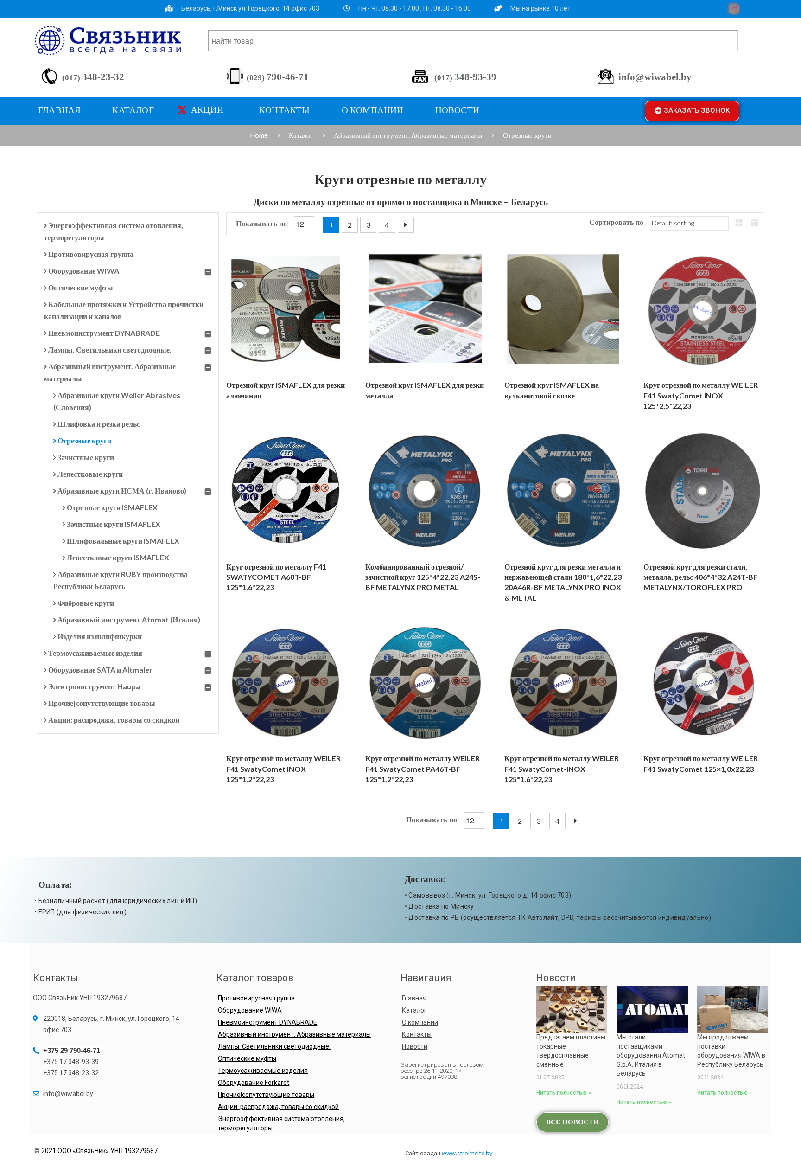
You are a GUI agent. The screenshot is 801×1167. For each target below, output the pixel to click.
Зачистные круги (85, 457)
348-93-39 (465, 77)
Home (259, 135)
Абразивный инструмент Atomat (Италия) (128, 619)
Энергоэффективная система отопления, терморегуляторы (281, 1123)
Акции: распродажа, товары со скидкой (113, 719)
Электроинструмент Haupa (94, 686)
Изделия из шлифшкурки (99, 636)
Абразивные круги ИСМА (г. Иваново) (121, 490)
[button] (692, 111)
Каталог (301, 135)
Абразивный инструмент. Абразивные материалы (408, 135)
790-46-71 (278, 77)
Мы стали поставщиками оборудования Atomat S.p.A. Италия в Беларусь (651, 1055)
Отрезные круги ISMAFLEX (112, 507)
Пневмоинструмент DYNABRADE (104, 332)
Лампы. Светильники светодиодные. (110, 349)
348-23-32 (93, 77)
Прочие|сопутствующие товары (101, 703)
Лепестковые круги (90, 473)
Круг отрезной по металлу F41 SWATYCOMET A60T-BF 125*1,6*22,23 (276, 577)
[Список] (755, 223)
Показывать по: (263, 224)
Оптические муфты (80, 287)
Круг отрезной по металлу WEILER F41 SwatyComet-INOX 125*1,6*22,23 (561, 768)
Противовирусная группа (91, 254)
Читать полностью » (563, 1093)
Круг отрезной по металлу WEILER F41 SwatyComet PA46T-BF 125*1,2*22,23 (422, 768)
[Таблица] (739, 223)
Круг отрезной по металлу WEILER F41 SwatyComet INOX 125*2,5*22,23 (700, 395)
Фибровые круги (85, 602)
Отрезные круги (84, 440)
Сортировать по (616, 222)
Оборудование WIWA (83, 270)
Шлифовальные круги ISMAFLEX (123, 540)
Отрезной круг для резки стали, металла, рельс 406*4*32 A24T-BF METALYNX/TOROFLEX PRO (700, 577)
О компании (420, 1022)
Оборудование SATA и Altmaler (100, 669)
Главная (414, 998)
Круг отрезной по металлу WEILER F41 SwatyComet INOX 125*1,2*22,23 (283, 768)
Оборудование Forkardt (253, 1082)
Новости (414, 1046)
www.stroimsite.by (467, 1153)
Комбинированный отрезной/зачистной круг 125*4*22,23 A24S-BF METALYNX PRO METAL (422, 577)
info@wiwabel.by (655, 77)
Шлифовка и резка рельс (98, 423)
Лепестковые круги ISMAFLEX (118, 557)
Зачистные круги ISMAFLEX (113, 523)
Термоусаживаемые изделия (95, 652)
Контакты (417, 1034)
